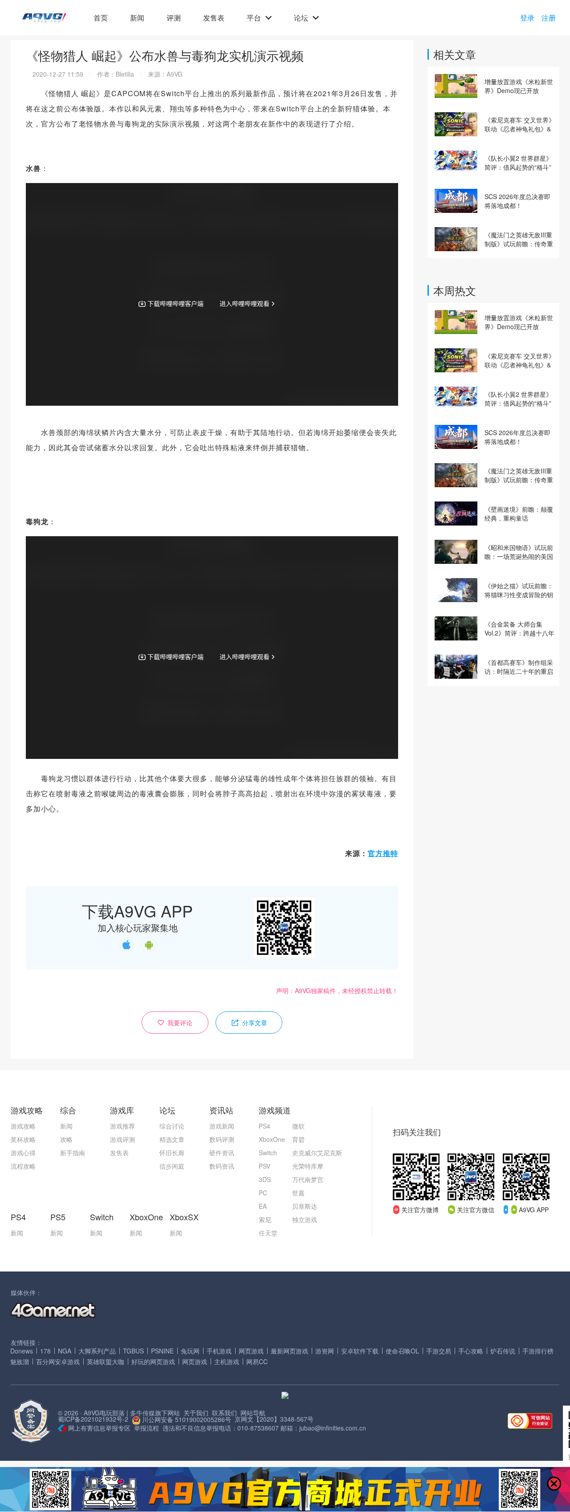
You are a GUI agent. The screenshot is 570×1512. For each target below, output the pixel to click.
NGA (64, 1350)
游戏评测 (122, 1139)
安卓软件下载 (360, 1350)
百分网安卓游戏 (58, 1361)
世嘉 (298, 1192)
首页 (101, 17)
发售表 (213, 17)
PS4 (264, 1125)
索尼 (265, 1219)
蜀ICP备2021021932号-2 (93, 1419)
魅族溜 (19, 1361)
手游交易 (438, 1350)
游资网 (324, 1350)
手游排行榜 (538, 1350)
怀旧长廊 (171, 1152)
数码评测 (221, 1139)
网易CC (257, 1361)
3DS (265, 1179)
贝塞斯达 (304, 1206)
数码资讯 (221, 1166)
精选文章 (171, 1139)
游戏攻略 (23, 1125)
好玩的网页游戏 (153, 1361)
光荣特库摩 (307, 1166)
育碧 (298, 1139)
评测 (174, 17)
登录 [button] (527, 17)
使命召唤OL (402, 1350)
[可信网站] (530, 1421)
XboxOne (272, 1139)
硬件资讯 (221, 1152)
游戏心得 (23, 1152)
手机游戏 (219, 1350)
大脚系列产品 (97, 1350)
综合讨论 (171, 1125)
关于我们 (195, 1413)
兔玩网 (190, 1350)
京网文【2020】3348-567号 (274, 1419)
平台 (254, 17)
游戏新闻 (221, 1125)
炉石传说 (502, 1350)
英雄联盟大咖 (105, 1361)
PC (263, 1192)
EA (263, 1206)
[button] (44, 18)
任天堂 (268, 1232)
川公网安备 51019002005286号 (186, 1419)
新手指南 (72, 1152)
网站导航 (252, 1413)
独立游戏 (304, 1219)
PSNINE (162, 1350)
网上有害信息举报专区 (99, 1428)
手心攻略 (470, 1350)
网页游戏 (251, 1350)
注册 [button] (549, 17)
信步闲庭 (171, 1166)
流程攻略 (23, 1166)
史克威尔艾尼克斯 (317, 1152)
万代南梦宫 (307, 1179)
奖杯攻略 (23, 1139)
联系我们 (224, 1413)
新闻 (137, 17)
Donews (21, 1350)
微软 (298, 1125)
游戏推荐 (122, 1125)
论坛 (301, 17)
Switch (268, 1152)
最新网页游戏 (289, 1350)
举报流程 (146, 1428)
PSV (264, 1166)
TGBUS (133, 1350)
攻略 (66, 1139)
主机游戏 (226, 1361)
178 (45, 1350)
